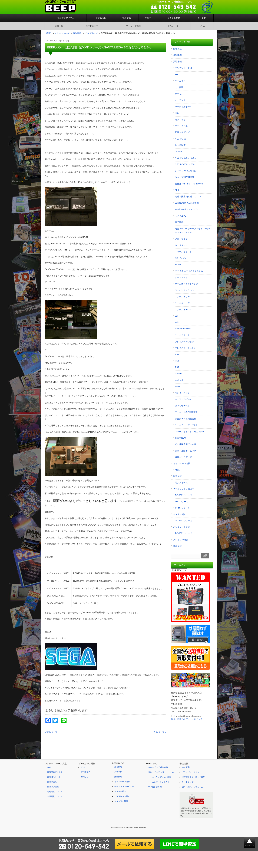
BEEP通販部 (92, 26)
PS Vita (178, 373)
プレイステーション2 (185, 348)
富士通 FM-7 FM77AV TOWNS (189, 184)
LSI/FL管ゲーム (182, 406)
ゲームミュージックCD (186, 425)
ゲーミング (180, 93)
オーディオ (180, 100)
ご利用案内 (85, 772)
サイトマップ (187, 782)
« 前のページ (51, 732)
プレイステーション (184, 341)
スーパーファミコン (184, 290)
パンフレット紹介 (181, 527)
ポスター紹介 (179, 514)
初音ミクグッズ (182, 132)
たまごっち (180, 119)
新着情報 (177, 546)
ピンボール (173, 26)
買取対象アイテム (65, 18)
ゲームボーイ (181, 277)
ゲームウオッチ (182, 335)
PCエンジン (180, 258)
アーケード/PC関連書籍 (186, 412)
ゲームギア (180, 81)
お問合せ (84, 777)
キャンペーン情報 (181, 463)
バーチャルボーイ (183, 106)
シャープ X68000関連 (185, 171)
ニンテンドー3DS (183, 68)
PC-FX (178, 264)
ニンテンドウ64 (182, 296)
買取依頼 (126, 18)
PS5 (177, 113)
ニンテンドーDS (183, 309)
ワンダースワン (182, 393)
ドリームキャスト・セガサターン (191, 431)
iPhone (178, 151)
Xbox (177, 386)
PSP (177, 367)
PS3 (177, 354)
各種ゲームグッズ (183, 457)
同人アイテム (181, 482)
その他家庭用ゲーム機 (185, 444)
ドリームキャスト (183, 251)
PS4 (177, 361)
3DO (177, 74)
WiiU (177, 322)
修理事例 (177, 55)
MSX (177, 190)
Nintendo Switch (183, 328)
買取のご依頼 (53, 787)
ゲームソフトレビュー (183, 489)
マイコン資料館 (155, 787)
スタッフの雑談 (180, 539)
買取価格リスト (54, 777)
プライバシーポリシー (191, 772)
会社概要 (201, 18)
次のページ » (160, 732)
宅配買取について (54, 791)
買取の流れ (100, 18)
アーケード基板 (133, 26)
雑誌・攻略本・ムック (185, 451)
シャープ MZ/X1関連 (184, 177)
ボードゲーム (181, 126)
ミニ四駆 (179, 87)
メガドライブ (181, 239)
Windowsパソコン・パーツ (188, 209)
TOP (49, 767)
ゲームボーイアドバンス (186, 284)
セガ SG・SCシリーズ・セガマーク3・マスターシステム (193, 230)
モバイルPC (180, 216)
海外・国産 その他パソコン (188, 196)
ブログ (148, 18)
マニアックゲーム (183, 399)
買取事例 (177, 61)
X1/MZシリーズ (182, 508)
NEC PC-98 (180, 139)
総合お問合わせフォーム (192, 787)
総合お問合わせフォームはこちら (187, 719)
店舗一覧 (59, 26)
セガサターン (181, 245)
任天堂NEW (180, 438)
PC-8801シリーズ (183, 495)
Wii (176, 316)
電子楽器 (179, 222)
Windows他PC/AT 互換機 (187, 203)
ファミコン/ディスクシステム (189, 271)
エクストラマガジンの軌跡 (159, 777)
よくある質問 (173, 18)
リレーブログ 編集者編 (158, 767)
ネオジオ (179, 380)
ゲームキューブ (182, 303)
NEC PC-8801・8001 (185, 158)
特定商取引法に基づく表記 (193, 777)
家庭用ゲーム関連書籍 (185, 419)
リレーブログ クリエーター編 (161, 772)
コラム (202, 26)
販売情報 (177, 476)
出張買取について (54, 796)
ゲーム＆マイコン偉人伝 (158, 782)
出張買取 (177, 49)
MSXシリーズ (181, 501)
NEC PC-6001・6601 (185, 164)
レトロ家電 (180, 145)
